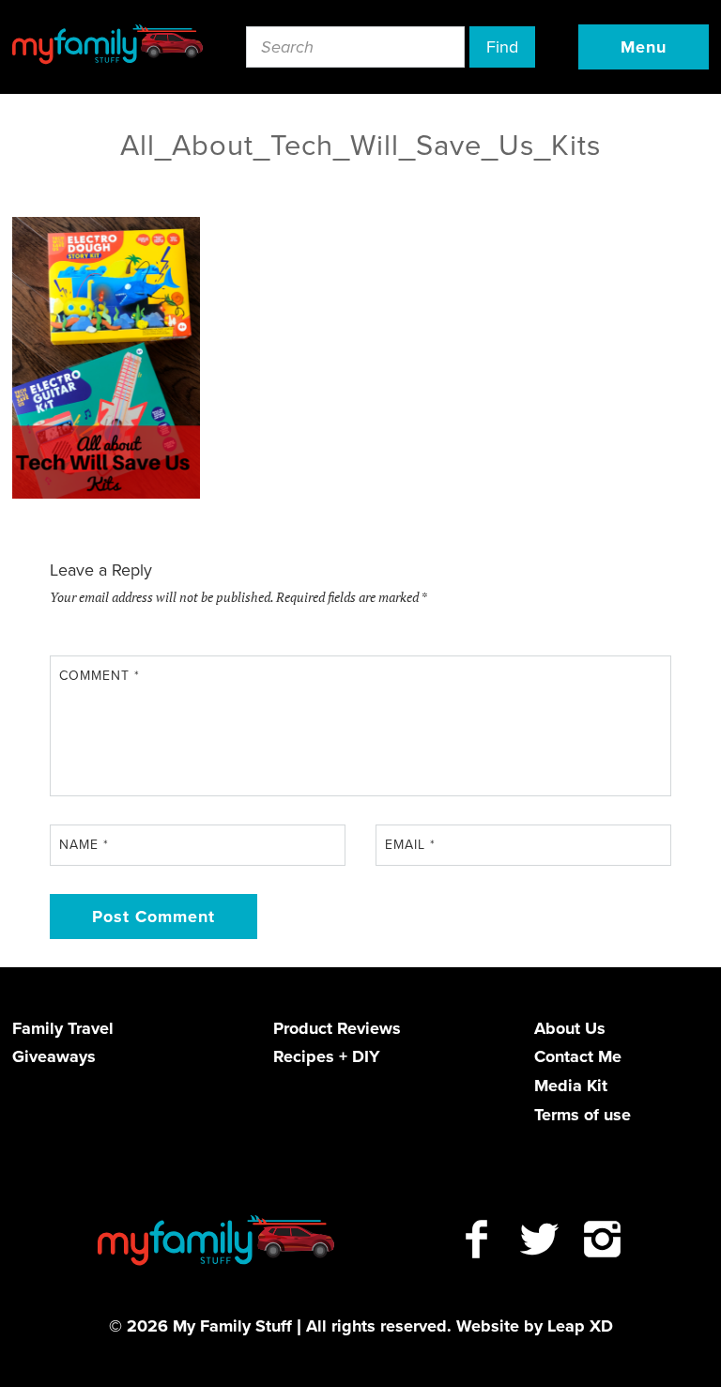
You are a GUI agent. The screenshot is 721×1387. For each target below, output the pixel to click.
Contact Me (577, 1056)
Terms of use (582, 1114)
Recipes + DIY (326, 1056)
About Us (570, 1028)
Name (84, 845)
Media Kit (570, 1085)
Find (502, 47)
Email (410, 845)
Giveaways (54, 1056)
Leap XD (580, 1326)
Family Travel (63, 1028)
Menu (644, 47)
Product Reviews (337, 1028)
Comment (99, 676)
